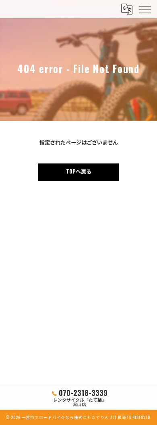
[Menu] (144, 9)
